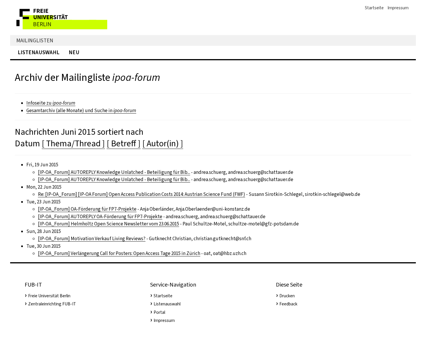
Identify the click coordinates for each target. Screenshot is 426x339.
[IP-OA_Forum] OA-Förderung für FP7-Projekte (87, 209)
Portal (159, 312)
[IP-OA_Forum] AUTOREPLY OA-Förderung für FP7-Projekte (100, 216)
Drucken (287, 296)
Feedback (288, 304)
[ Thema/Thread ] (73, 143)
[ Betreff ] (124, 143)
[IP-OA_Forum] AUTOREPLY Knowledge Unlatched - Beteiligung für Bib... (114, 172)
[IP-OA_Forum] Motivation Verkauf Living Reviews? (91, 238)
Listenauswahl (38, 52)
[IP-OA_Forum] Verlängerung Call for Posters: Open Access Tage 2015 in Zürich (119, 253)
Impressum (398, 8)
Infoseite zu (50, 103)
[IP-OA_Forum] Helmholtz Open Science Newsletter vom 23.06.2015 (108, 223)
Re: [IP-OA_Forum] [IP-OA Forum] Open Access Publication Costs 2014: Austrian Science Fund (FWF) (141, 194)
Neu (74, 52)
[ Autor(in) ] (162, 143)
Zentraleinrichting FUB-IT (52, 304)
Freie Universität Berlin (49, 296)
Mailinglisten (34, 40)
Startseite (374, 8)
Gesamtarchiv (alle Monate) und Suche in (81, 110)
